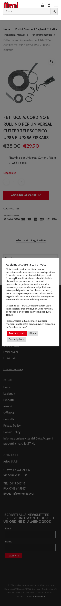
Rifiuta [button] (32, 333)
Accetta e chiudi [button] (17, 333)
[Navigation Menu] (56, 5)
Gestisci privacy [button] (16, 339)
